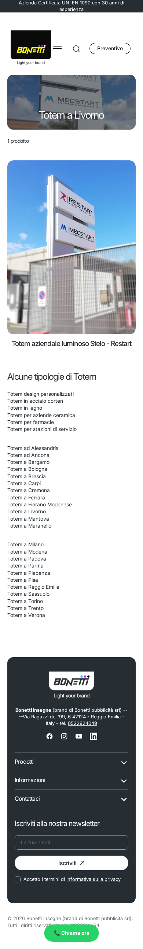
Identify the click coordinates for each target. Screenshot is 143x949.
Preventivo (110, 48)
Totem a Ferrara (26, 497)
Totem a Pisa (22, 580)
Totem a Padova (26, 559)
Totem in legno (24, 408)
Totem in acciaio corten (35, 401)
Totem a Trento (25, 608)
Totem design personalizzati (40, 394)
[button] (57, 47)
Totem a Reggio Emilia (33, 587)
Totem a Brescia (26, 476)
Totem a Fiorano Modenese (39, 504)
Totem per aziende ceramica (41, 415)
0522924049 (82, 723)
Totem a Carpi (24, 483)
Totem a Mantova (28, 519)
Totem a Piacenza (28, 573)
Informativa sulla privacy (93, 879)
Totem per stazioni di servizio (42, 429)
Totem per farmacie (30, 422)
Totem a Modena (27, 552)
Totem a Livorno (26, 511)
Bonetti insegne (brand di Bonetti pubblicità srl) (79, 918)
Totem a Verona (26, 615)
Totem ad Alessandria (33, 448)
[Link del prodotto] (71, 247)
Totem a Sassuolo (28, 594)
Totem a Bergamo (28, 462)
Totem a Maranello (29, 526)
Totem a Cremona (28, 490)
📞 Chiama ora (71, 933)
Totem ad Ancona (28, 455)
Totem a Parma (25, 566)
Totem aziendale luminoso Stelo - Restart (72, 343)
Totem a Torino (25, 601)
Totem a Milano (25, 544)
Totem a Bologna (27, 469)
